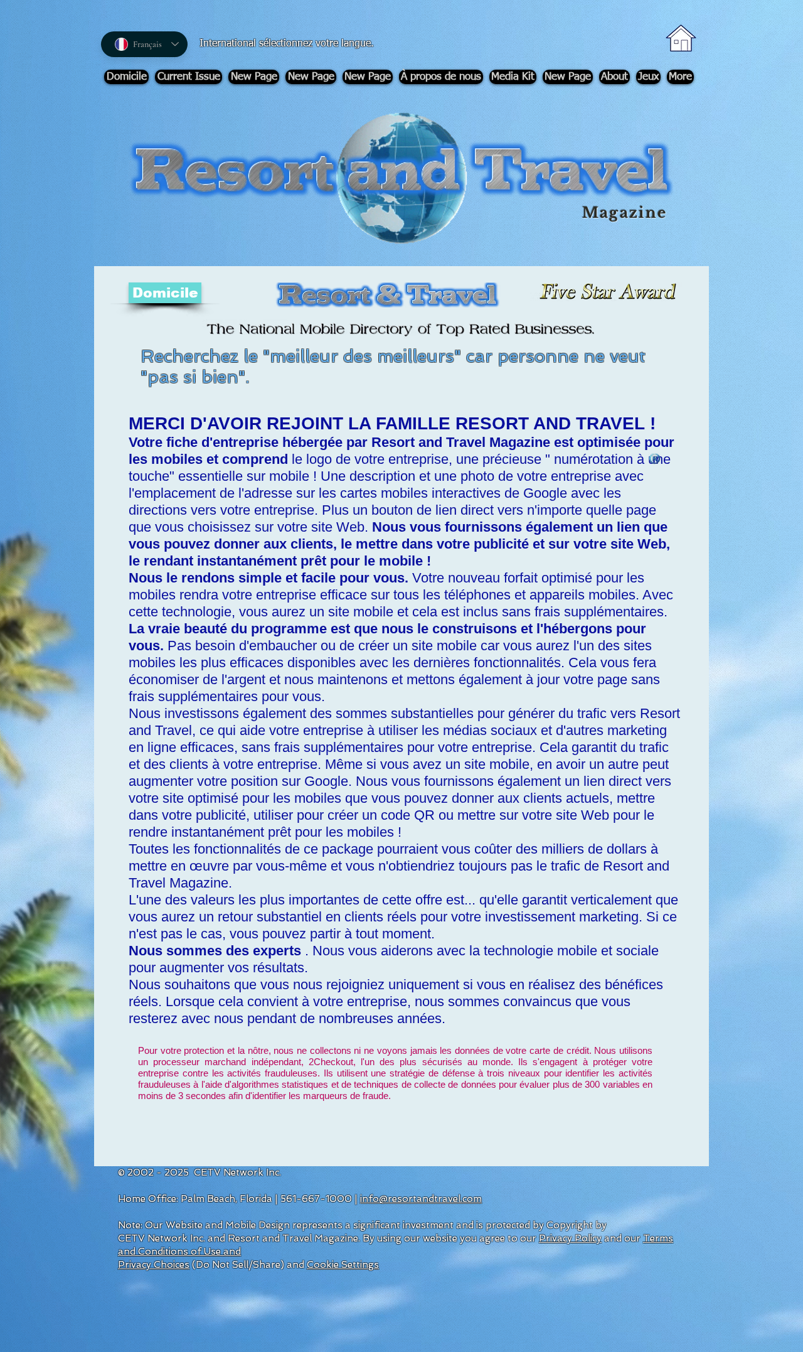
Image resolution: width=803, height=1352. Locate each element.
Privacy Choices (153, 1264)
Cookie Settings (343, 1264)
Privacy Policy (570, 1238)
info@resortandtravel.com (421, 1198)
